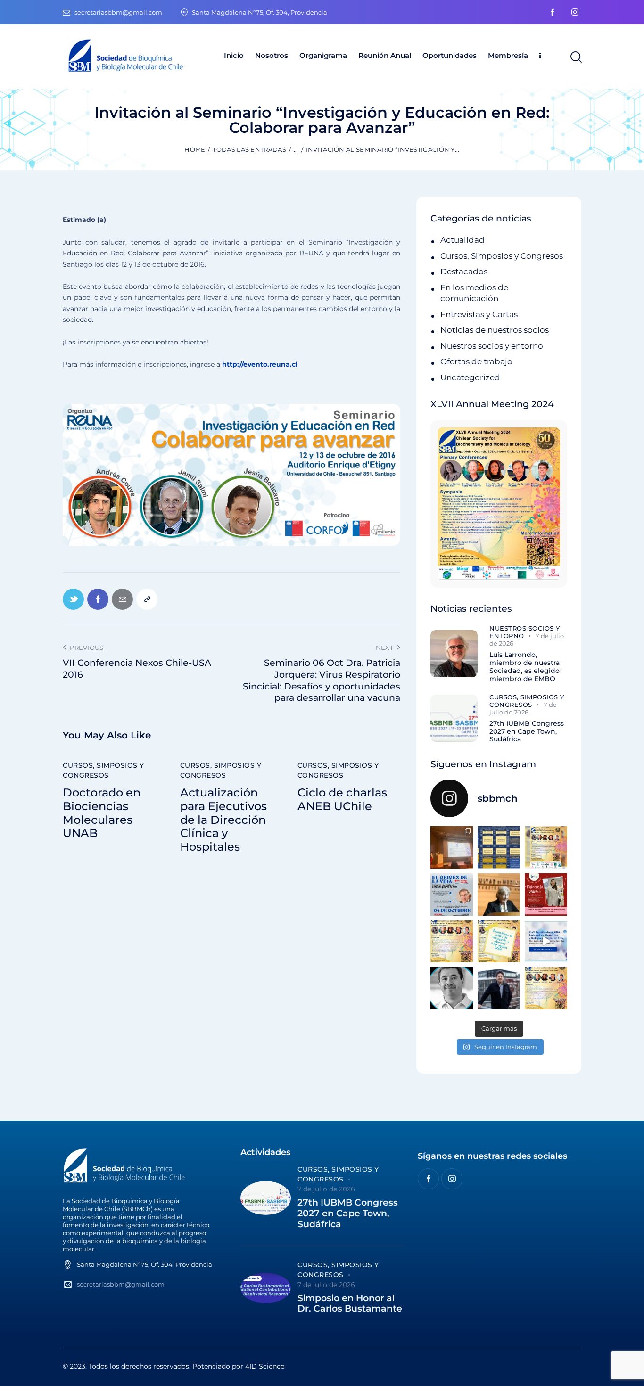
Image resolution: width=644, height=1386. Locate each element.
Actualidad (462, 240)
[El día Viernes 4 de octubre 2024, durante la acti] (451, 894)
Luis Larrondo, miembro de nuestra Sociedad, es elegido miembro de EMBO (524, 666)
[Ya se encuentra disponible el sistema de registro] (546, 988)
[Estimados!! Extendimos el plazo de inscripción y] (499, 941)
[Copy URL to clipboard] (146, 599)
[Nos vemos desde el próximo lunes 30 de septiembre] (546, 847)
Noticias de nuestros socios (494, 330)
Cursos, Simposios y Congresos (103, 770)
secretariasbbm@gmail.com (121, 1284)
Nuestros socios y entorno (491, 346)
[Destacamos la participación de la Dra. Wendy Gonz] (451, 847)
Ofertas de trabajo (476, 361)
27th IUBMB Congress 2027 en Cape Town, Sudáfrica (526, 731)
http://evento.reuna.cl (259, 364)
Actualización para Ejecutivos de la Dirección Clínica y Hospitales (223, 819)
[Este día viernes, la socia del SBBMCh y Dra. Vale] (546, 894)
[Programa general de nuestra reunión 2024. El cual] (499, 847)
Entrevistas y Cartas (479, 314)
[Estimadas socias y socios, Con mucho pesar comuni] (499, 894)
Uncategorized (470, 377)
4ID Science (264, 1366)
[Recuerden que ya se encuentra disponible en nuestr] (546, 941)
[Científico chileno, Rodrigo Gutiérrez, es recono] (499, 988)
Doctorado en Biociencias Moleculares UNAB (101, 813)
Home (194, 149)
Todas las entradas (249, 149)
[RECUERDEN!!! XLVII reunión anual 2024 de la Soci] (451, 941)
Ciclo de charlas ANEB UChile (342, 799)
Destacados (463, 271)
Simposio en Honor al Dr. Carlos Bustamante (349, 1303)
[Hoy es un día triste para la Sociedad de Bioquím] (451, 988)
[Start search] (575, 57)
